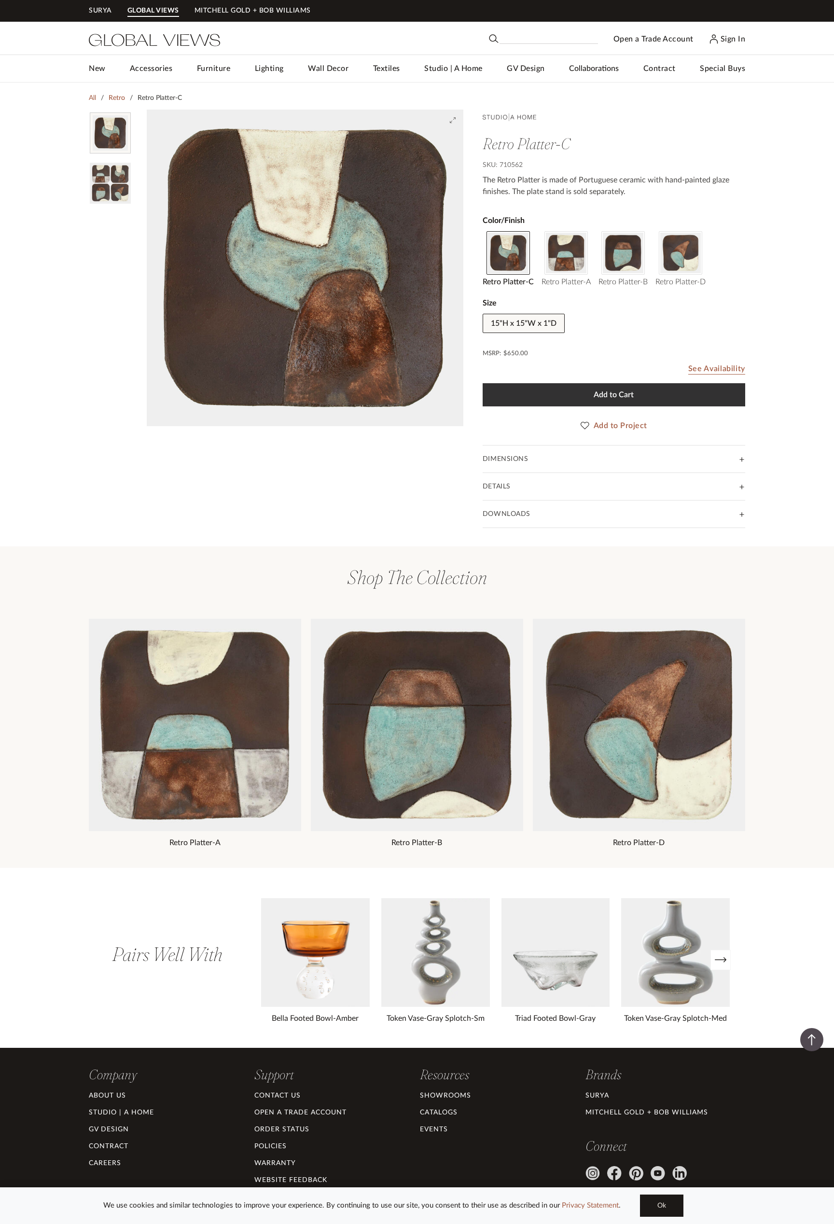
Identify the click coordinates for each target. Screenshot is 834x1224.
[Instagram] (592, 1173)
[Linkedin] (679, 1173)
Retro (117, 98)
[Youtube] (658, 1173)
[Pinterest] (636, 1173)
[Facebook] (614, 1173)
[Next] (720, 960)
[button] (151, 68)
